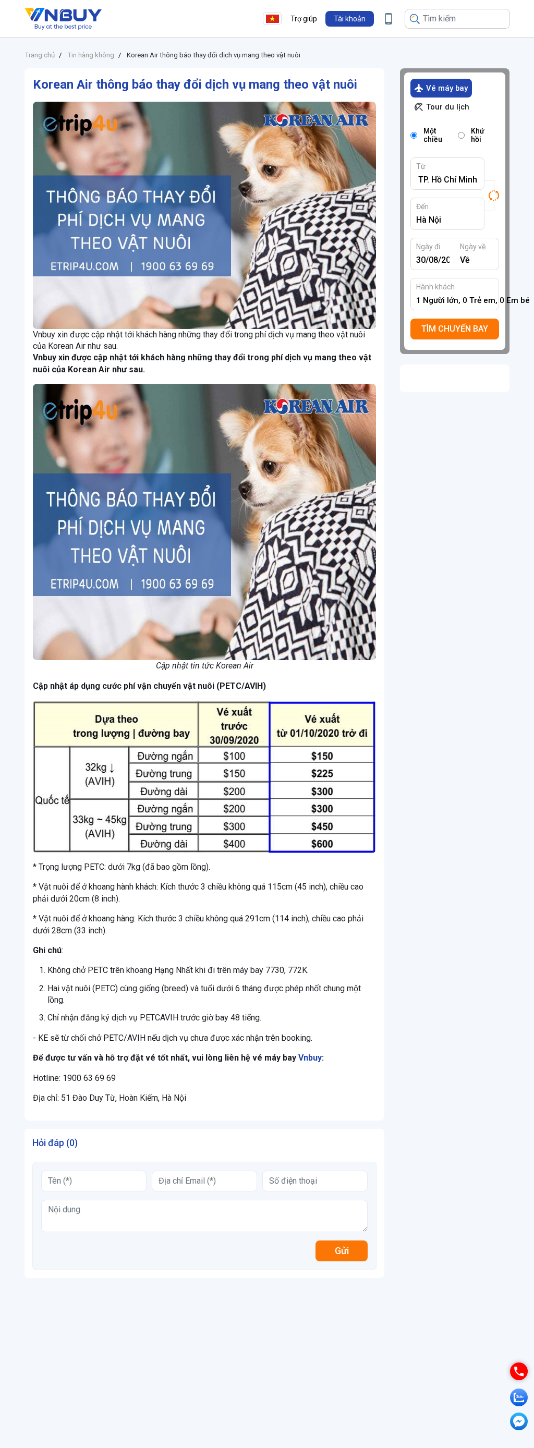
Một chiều (432, 135)
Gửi (342, 1250)
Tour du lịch (447, 107)
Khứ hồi (477, 135)
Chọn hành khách (458, 300)
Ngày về (473, 246)
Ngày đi (428, 246)
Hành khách (435, 287)
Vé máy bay (447, 88)
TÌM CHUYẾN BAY (454, 329)
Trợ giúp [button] (303, 19)
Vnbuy (310, 1058)
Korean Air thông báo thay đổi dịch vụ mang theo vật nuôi (213, 55)
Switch (491, 195)
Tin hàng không (90, 55)
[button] (349, 19)
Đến (422, 206)
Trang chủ (40, 55)
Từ (421, 166)
